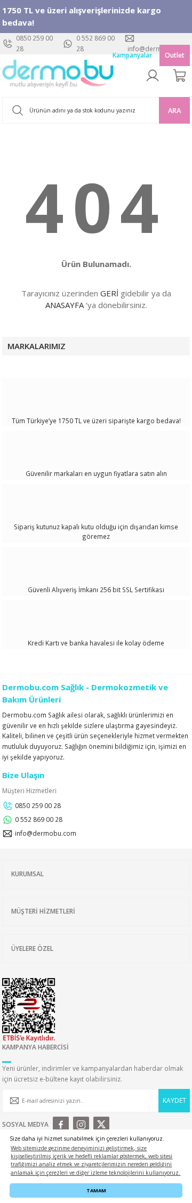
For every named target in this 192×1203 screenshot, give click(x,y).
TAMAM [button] (96, 1190)
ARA (174, 110)
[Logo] (58, 76)
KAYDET (174, 1100)
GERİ (109, 293)
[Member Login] (152, 75)
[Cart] (180, 75)
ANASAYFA (64, 305)
